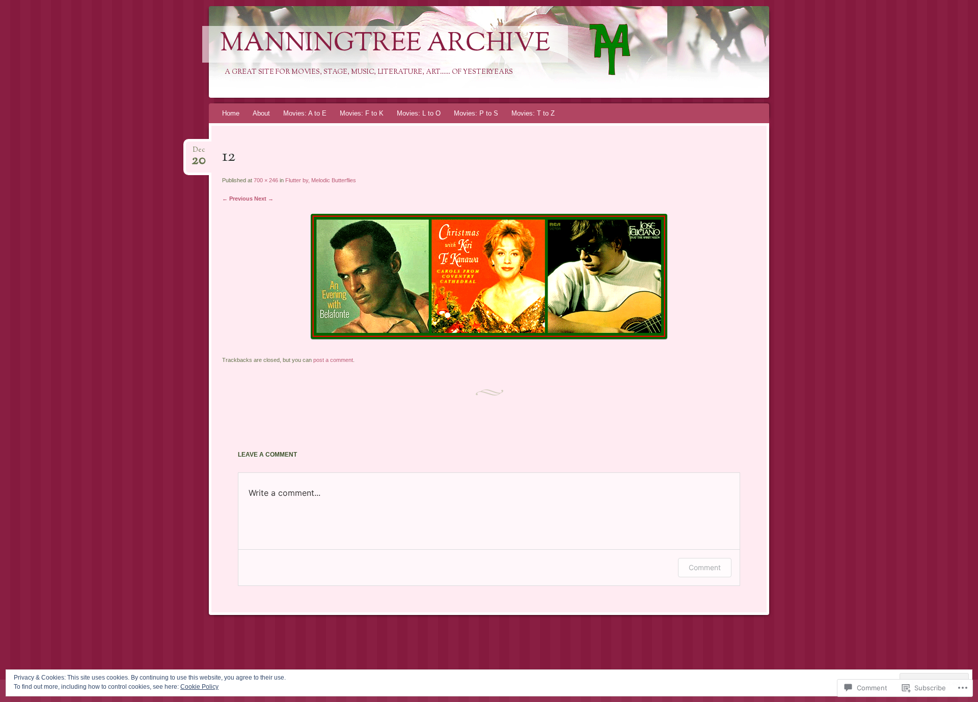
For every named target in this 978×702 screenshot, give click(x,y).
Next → (264, 198)
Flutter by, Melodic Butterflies (320, 180)
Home (230, 113)
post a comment (333, 360)
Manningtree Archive (385, 44)
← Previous (237, 198)
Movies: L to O (419, 113)
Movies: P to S (476, 113)
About (261, 113)
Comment (705, 567)
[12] (489, 337)
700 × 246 (266, 180)
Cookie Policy (199, 686)
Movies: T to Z (533, 113)
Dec (199, 153)
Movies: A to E (305, 113)
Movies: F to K (362, 113)
